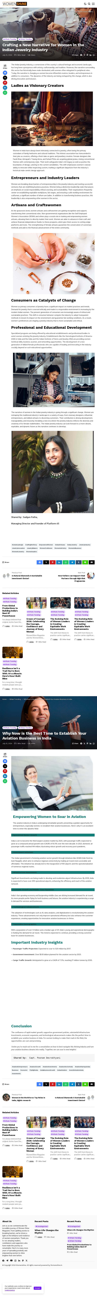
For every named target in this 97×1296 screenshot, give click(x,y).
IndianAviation (62, 1070)
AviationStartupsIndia (82, 1067)
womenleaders (31, 551)
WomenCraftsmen (46, 548)
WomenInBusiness (74, 548)
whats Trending (43, 11)
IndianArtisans (60, 545)
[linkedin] (19, 1260)
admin (7, 626)
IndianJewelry (72, 545)
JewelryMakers (32, 548)
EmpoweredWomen (46, 545)
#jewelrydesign (17, 545)
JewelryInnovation (18, 548)
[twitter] (26, 1260)
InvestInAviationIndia (76, 1070)
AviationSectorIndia (66, 1067)
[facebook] (3, 1261)
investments (16, 1073)
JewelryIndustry (84, 545)
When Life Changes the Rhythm (80, 1230)
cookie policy (10, 1290)
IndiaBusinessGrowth (47, 1070)
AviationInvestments (50, 1067)
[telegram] (7, 1260)
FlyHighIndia (34, 1070)
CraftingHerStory (31, 545)
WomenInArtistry (60, 548)
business (15, 1070)
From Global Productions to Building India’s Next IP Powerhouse (10, 610)
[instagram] (15, 1261)
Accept (37, 1288)
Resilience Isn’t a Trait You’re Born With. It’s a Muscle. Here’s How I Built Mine (12, 673)
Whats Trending (12, 11)
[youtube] (11, 1260)
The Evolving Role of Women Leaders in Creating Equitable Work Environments (60, 624)
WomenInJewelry (18, 551)
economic (24, 1070)
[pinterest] (23, 1261)
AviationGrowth (35, 1067)
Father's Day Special (27, 11)
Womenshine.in (56, 1265)
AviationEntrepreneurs (20, 1067)
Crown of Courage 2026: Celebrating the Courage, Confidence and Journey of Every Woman (35, 625)
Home (4, 12)
